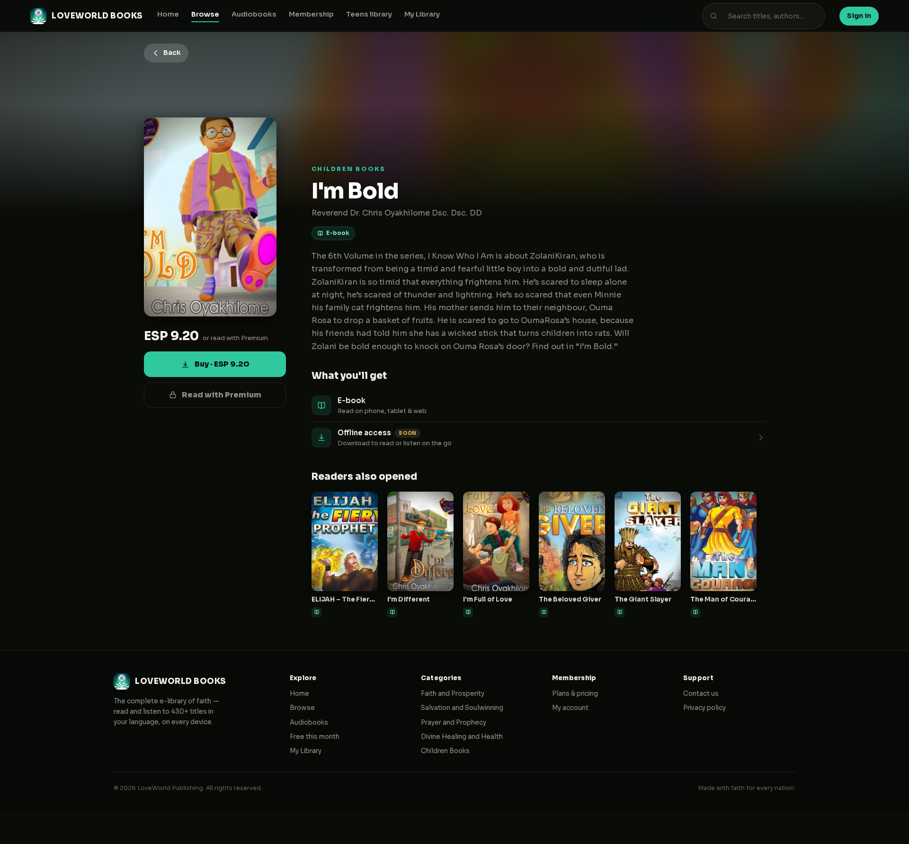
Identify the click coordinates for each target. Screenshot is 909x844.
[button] (538, 438)
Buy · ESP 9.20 (222, 364)
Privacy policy (704, 708)
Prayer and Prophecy (453, 722)
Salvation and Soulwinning (462, 708)
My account (570, 708)
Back (172, 52)
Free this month (314, 737)
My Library (422, 14)
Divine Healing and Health (462, 737)
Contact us (701, 694)
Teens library (369, 14)
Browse (205, 14)
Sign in (859, 15)
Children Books (445, 751)
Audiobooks (254, 14)
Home (168, 14)
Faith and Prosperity (452, 694)
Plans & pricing (575, 694)
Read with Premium (221, 395)
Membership (311, 14)
